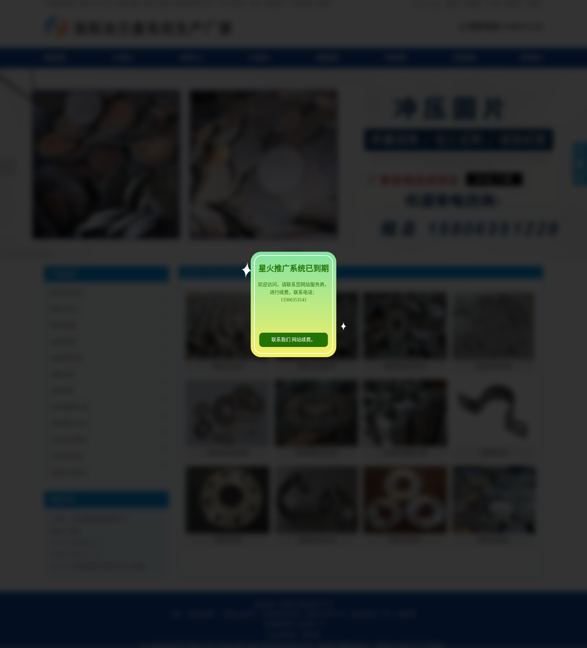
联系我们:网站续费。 (293, 339)
